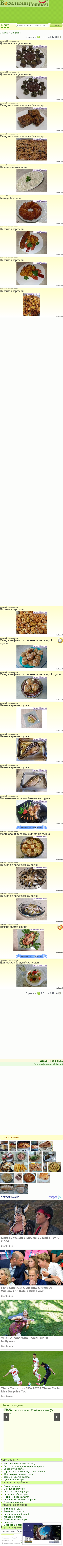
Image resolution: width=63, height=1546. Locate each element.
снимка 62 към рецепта (9, 196)
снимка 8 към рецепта (9, 796)
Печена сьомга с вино (13, 926)
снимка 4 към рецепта (9, 227)
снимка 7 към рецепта (9, 832)
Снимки (4, 32)
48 (56, 37)
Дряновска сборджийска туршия (20, 962)
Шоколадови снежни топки (18, 1474)
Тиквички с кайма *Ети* (16, 1496)
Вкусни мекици (12, 1486)
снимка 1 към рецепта (9, 134)
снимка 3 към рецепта (9, 258)
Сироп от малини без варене (20, 1499)
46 (49, 37)
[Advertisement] (30, 12)
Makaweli (15, 32)
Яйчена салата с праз (13, 167)
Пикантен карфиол (12, 229)
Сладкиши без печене (31, 1410)
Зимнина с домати (14, 1511)
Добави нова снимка (51, 1060)
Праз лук (8, 1522)
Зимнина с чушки (13, 1508)
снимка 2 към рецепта (9, 103)
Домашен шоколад (14, 1502)
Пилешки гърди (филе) (16, 1514)
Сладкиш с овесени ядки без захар (22, 105)
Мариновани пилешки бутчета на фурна (25, 798)
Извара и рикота (13, 1516)
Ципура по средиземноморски (19, 865)
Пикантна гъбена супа (16, 1494)
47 (53, 37)
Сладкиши (11, 1410)
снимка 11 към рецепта (9, 72)
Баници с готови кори (15, 1519)
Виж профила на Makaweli (48, 1064)
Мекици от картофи (14, 1488)
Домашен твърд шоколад (15, 43)
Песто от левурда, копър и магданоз (24, 1466)
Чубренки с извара (14, 1479)
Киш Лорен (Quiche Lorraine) (19, 1463)
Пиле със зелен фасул (16, 1491)
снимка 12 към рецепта (9, 41)
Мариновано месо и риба (18, 1524)
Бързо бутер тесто (14, 1468)
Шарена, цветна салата (17, 1477)
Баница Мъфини (10, 198)
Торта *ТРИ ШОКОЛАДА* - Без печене (25, 1471)
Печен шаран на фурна (14, 705)
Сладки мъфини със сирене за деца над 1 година (30, 674)
